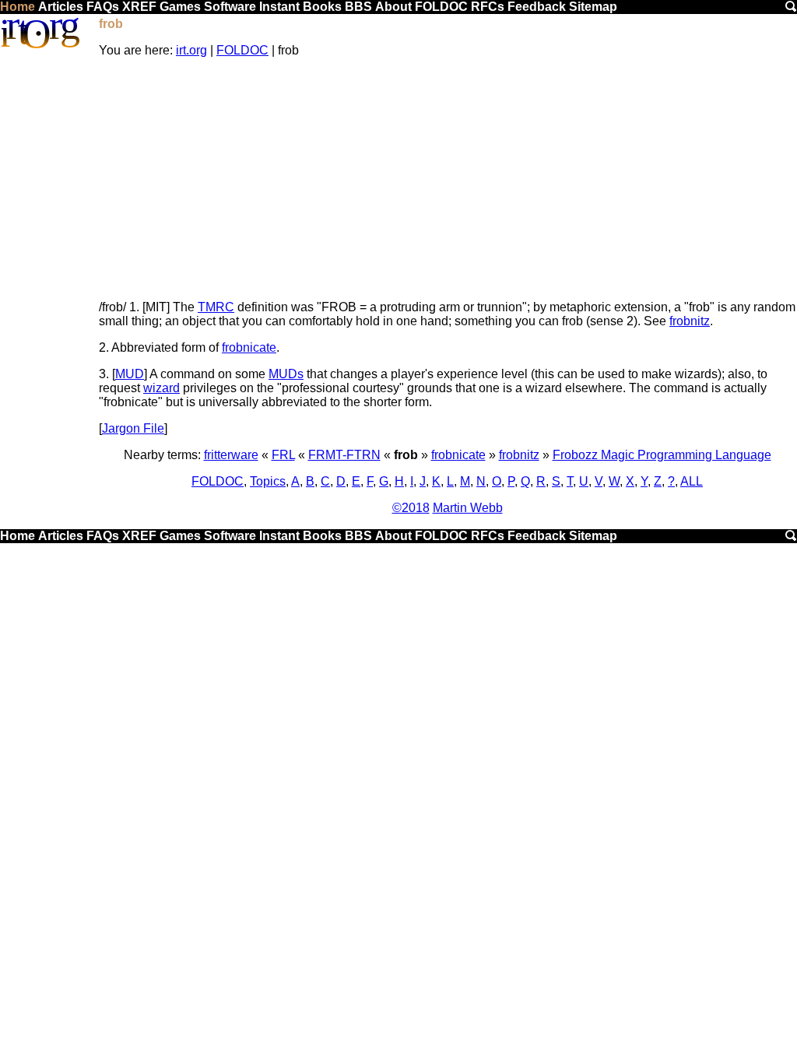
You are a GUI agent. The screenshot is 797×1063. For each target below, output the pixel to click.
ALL (691, 481)
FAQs (102, 6)
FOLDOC (441, 6)
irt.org (191, 50)
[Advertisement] (447, 179)
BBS (358, 6)
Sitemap (593, 6)
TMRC (216, 307)
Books (322, 6)
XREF (139, 6)
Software (230, 6)
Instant (279, 6)
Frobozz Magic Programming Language (662, 454)
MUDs (286, 374)
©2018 (411, 507)
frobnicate (249, 347)
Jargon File (133, 428)
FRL (283, 454)
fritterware (231, 454)
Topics (268, 481)
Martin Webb (468, 507)
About (393, 6)
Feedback (536, 6)
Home (17, 6)
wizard (161, 388)
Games (180, 6)
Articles (60, 6)
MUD (129, 374)
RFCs (487, 6)
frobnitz (689, 321)
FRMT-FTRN (344, 454)
